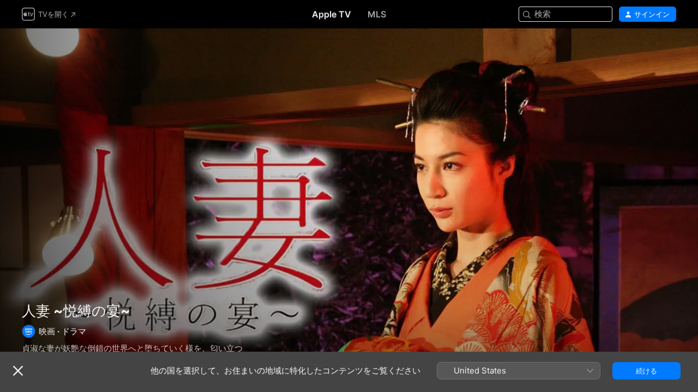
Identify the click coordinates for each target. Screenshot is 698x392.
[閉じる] (18, 371)
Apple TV (331, 14)
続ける (646, 370)
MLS (377, 14)
